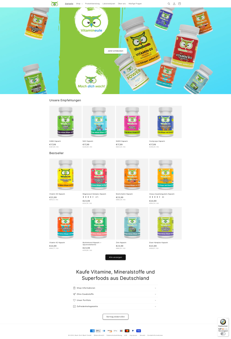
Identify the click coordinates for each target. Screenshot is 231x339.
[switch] (223, 333)
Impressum (133, 335)
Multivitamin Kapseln (124, 194)
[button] (79, 3)
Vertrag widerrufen (115, 317)
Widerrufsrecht (99, 335)
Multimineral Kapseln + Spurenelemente (92, 244)
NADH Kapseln (122, 141)
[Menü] (227, 319)
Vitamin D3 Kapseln (57, 194)
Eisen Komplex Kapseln (158, 242)
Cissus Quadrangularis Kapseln (161, 194)
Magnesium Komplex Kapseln (94, 194)
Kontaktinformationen (155, 335)
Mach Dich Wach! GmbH (83, 335)
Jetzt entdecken (115, 51)
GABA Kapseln (55, 141)
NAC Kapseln (88, 141)
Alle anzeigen (115, 257)
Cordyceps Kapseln (157, 141)
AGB (125, 335)
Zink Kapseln (121, 242)
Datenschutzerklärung (114, 335)
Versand (142, 335)
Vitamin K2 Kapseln (57, 242)
